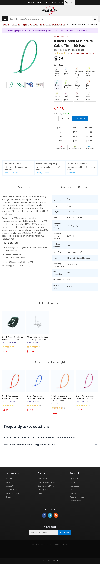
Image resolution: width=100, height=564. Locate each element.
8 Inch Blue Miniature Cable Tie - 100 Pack (35, 397)
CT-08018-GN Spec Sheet (13, 257)
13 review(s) (74, 53)
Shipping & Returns (11, 173)
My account (75, 478)
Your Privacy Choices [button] (50, 560)
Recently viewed (77, 497)
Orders (73, 482)
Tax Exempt (11, 489)
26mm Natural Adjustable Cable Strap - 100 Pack (37, 338)
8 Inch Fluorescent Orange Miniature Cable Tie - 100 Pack (61, 398)
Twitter (50, 515)
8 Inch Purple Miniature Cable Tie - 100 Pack (85, 397)
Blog (40, 493)
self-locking (6, 265)
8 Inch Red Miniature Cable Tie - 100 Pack (11, 397)
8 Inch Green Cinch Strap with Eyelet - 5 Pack (12, 338)
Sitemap (10, 497)
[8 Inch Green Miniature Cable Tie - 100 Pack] (25, 56)
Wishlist (73, 493)
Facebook (44, 515)
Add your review (87, 53)
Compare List (75, 500)
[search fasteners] (95, 18)
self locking (21, 265)
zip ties (4, 262)
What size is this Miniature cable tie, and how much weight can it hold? (40, 437)
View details (83, 30)
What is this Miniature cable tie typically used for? (29, 444)
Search (9, 478)
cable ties (17, 262)
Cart (71, 489)
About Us (10, 486)
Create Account (33, 2)
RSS (56, 515)
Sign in (47, 2)
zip (28, 262)
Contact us (71, 173)
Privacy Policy (44, 489)
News (8, 482)
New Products (12, 493)
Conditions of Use (46, 486)
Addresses (74, 486)
